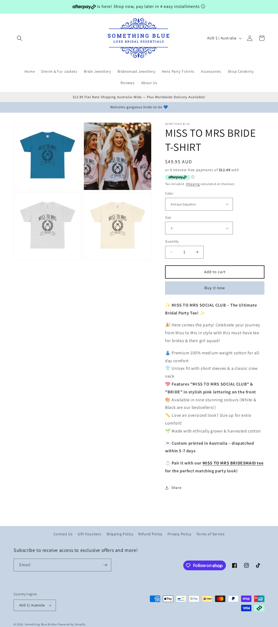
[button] (20, 38)
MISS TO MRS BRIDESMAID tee (233, 463)
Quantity (172, 241)
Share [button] (176, 487)
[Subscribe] (105, 565)
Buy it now (214, 287)
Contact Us (63, 533)
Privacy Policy (179, 533)
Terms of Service (210, 533)
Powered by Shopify (72, 624)
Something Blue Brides (41, 624)
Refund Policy (150, 533)
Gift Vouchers (89, 533)
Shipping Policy (119, 533)
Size (168, 217)
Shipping (193, 184)
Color (169, 193)
